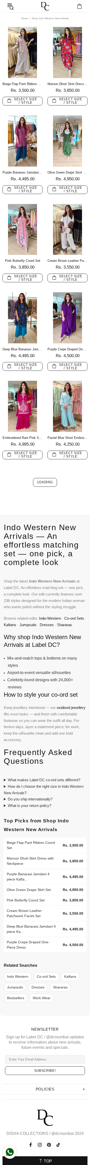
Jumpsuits (28, 625)
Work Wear (41, 998)
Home (24, 18)
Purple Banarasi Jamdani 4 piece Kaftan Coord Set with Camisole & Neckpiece (22, 172)
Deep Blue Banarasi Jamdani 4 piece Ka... (31, 929)
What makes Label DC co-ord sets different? (44, 780)
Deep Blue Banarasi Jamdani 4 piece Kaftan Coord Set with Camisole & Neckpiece (22, 349)
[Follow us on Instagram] (40, 1144)
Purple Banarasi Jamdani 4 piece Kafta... (28, 876)
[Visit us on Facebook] (31, 1144)
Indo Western (17, 976)
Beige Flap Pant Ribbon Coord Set (22, 84)
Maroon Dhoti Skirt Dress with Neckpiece (68, 84)
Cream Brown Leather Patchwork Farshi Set (68, 261)
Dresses (47, 625)
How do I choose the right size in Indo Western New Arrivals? (44, 789)
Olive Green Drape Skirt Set (68, 172)
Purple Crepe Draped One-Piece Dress (68, 349)
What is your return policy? (29, 805)
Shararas (64, 625)
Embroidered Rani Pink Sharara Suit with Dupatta (22, 438)
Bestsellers (15, 998)
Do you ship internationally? (30, 799)
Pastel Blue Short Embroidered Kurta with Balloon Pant (68, 438)
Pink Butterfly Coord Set (22, 261)
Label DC (45, 6)
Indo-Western (50, 618)
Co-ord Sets (74, 618)
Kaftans (10, 625)
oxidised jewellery (71, 707)
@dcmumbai (62, 1133)
